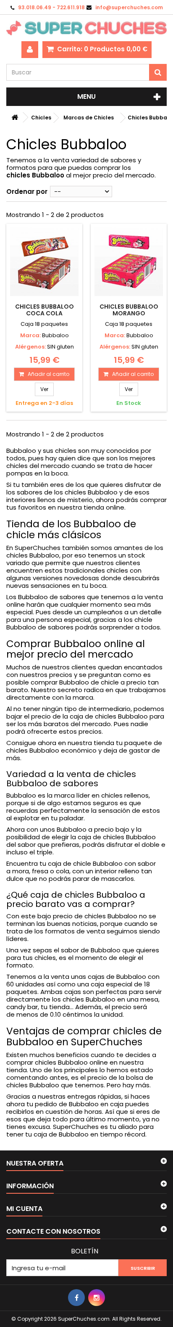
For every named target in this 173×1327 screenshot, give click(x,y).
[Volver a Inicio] (15, 117)
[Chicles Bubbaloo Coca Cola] (44, 261)
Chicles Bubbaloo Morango (129, 309)
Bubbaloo (55, 335)
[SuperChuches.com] (86, 28)
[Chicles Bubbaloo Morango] (128, 261)
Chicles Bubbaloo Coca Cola (44, 309)
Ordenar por (26, 191)
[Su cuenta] (29, 49)
